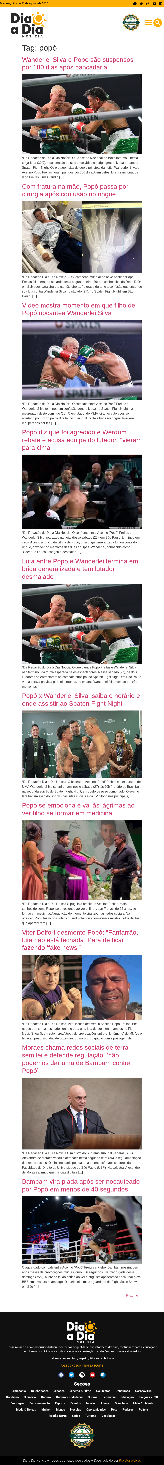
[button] (148, 22)
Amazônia (19, 1391)
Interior (91, 1403)
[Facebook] (135, 4)
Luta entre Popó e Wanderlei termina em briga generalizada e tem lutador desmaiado (80, 569)
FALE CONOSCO (71, 1365)
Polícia (143, 1409)
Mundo (60, 1409)
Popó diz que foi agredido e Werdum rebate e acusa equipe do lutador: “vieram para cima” (82, 440)
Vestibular (108, 1416)
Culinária (30, 1397)
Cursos (92, 1397)
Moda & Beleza (26, 1409)
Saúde (76, 1416)
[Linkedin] (161, 4)
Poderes (128, 1409)
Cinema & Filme (80, 1391)
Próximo (134, 1295)
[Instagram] (148, 4)
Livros (105, 1403)
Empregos (17, 1403)
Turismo (90, 1416)
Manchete (121, 1403)
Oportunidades (96, 1409)
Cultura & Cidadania (69, 1397)
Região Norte (58, 1416)
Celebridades (40, 1391)
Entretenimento (39, 1403)
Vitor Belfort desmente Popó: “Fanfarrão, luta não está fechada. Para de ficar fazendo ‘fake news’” (80, 940)
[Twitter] (141, 4)
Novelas (75, 1409)
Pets (114, 1409)
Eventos (75, 1403)
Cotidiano (12, 1397)
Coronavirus (143, 1391)
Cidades (59, 1391)
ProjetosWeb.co (130, 1460)
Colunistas (103, 1391)
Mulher (46, 1409)
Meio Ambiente (143, 1403)
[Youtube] (154, 4)
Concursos (123, 1391)
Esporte (60, 1403)
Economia (109, 1397)
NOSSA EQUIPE (93, 1365)
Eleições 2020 (148, 1397)
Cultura (46, 1397)
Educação (127, 1397)
